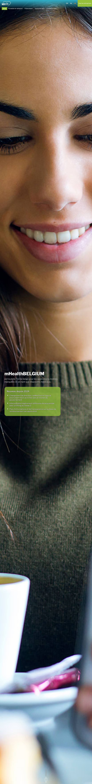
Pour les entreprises (85, 3)
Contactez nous (51, 8)
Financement (29, 8)
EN (67, 3)
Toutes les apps (40, 8)
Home (4, 8)
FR (75, 3)
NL (71, 3)
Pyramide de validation (15, 8)
